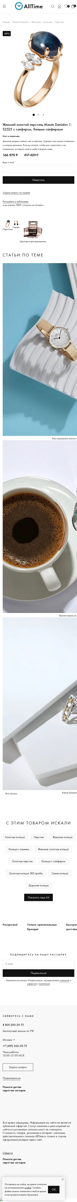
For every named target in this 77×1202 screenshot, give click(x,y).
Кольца (6, 22)
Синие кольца (60, 873)
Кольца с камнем (19, 849)
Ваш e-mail (8, 162)
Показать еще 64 (38, 897)
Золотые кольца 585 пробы (26, 873)
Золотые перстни (22, 861)
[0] (66, 6)
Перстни (59, 22)
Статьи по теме (23, 255)
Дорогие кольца (39, 885)
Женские (36, 22)
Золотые (47, 22)
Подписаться (38, 973)
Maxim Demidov (21, 22)
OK (54, 1189)
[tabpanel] (38, 69)
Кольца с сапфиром (53, 861)
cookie (27, 1187)
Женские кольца (62, 837)
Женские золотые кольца (53, 849)
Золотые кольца (15, 837)
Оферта (8, 1153)
